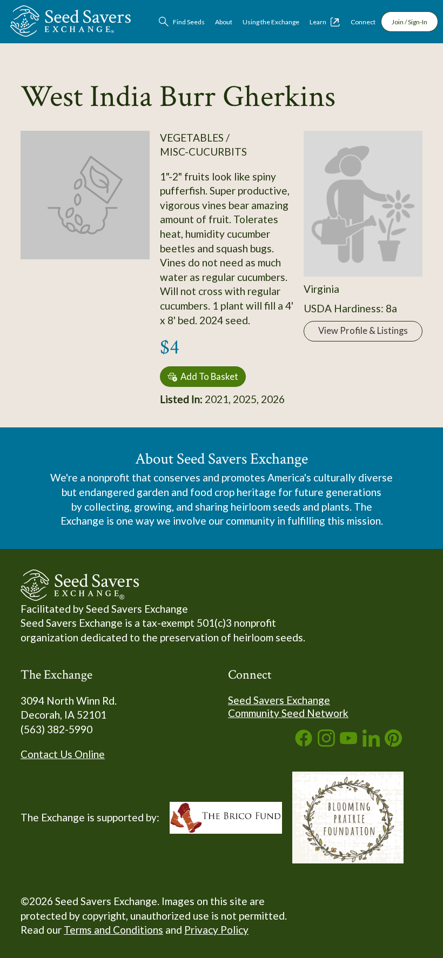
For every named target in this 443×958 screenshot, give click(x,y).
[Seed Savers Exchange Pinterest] (393, 742)
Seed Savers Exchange (279, 700)
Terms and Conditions (113, 929)
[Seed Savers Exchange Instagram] (326, 742)
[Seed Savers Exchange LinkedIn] (371, 742)
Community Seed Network (288, 713)
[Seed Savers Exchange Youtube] (348, 742)
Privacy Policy (216, 929)
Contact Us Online (63, 754)
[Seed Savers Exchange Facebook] (303, 742)
